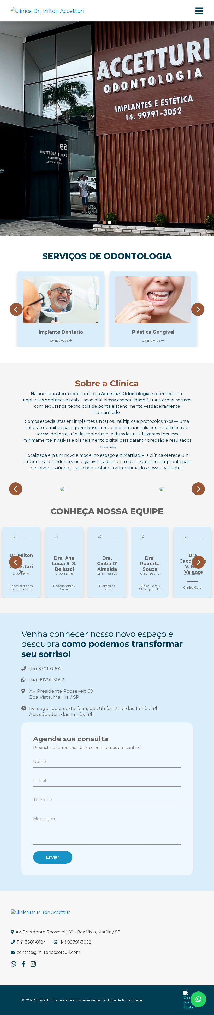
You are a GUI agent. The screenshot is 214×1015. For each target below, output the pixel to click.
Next (197, 312)
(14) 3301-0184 (45, 668)
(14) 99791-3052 (46, 679)
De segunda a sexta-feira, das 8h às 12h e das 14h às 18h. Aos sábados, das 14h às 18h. (94, 711)
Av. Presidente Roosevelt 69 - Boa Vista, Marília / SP (68, 932)
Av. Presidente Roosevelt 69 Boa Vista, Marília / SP (61, 694)
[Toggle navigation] (199, 10)
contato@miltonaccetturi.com (48, 952)
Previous (16, 312)
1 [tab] (104, 222)
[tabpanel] (107, 128)
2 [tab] (109, 222)
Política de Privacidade (122, 1000)
